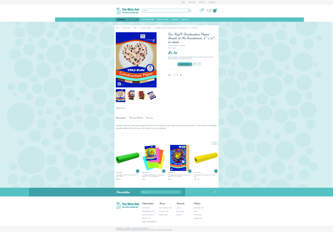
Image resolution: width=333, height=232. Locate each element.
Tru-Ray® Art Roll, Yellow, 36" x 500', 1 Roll (205, 175)
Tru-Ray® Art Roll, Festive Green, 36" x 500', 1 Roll (127, 175)
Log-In (196, 211)
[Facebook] (215, 192)
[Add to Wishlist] (195, 64)
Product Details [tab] (136, 117)
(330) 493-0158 (146, 218)
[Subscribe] (179, 192)
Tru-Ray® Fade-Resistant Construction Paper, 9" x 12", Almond (179, 175)
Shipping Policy (198, 218)
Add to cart (185, 64)
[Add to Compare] (199, 64)
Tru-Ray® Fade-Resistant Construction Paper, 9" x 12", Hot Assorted (153, 175)
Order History (180, 211)
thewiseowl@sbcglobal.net (149, 221)
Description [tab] (121, 117)
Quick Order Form (199, 208)
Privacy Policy (197, 215)
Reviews (149, 117)
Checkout (179, 215)
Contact (178, 208)
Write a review (172, 48)
